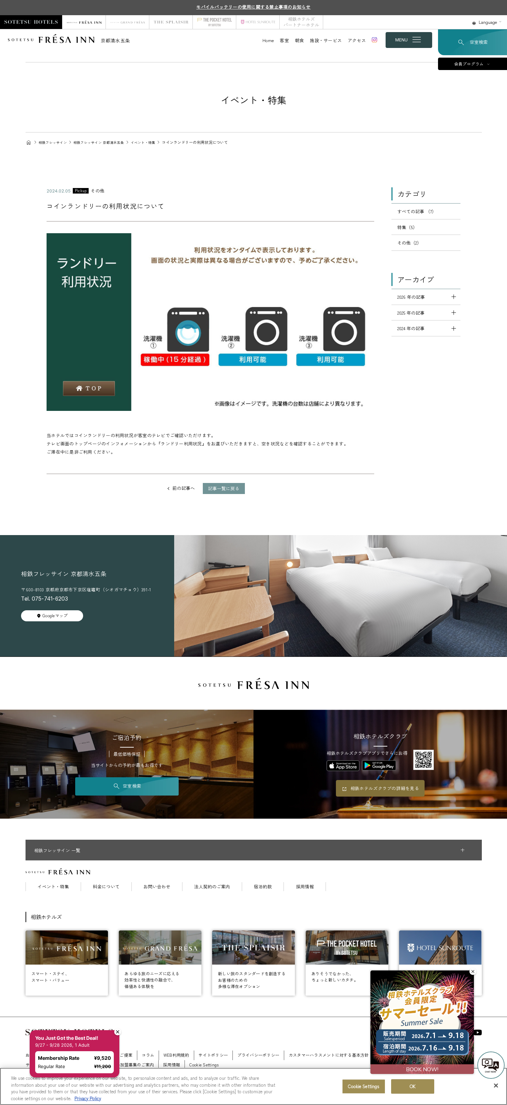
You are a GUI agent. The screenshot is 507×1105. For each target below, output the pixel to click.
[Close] (496, 1085)
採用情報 (305, 887)
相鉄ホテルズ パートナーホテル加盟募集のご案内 (107, 1064)
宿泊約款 (263, 887)
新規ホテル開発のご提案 (109, 1055)
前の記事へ (183, 488)
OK (413, 1086)
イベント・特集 (53, 887)
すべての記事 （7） (416, 211)
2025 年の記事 (411, 312)
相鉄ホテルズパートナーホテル (301, 22)
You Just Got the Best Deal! (70, 1010)
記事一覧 (223, 488)
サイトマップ (38, 1064)
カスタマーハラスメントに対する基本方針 (329, 1055)
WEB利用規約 (176, 1055)
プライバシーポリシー (258, 1055)
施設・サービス (326, 40)
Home (268, 40)
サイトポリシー (213, 1055)
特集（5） (407, 227)
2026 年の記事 (411, 297)
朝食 (299, 40)
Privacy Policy (87, 1098)
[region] (253, 1086)
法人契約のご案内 (212, 887)
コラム (148, 1055)
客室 (284, 40)
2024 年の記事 (411, 328)
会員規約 (438, 1055)
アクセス (357, 40)
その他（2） (409, 242)
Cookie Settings (363, 1086)
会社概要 (68, 1055)
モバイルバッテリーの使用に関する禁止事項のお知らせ (253, 6)
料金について (106, 887)
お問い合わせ (156, 887)
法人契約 (386, 1055)
